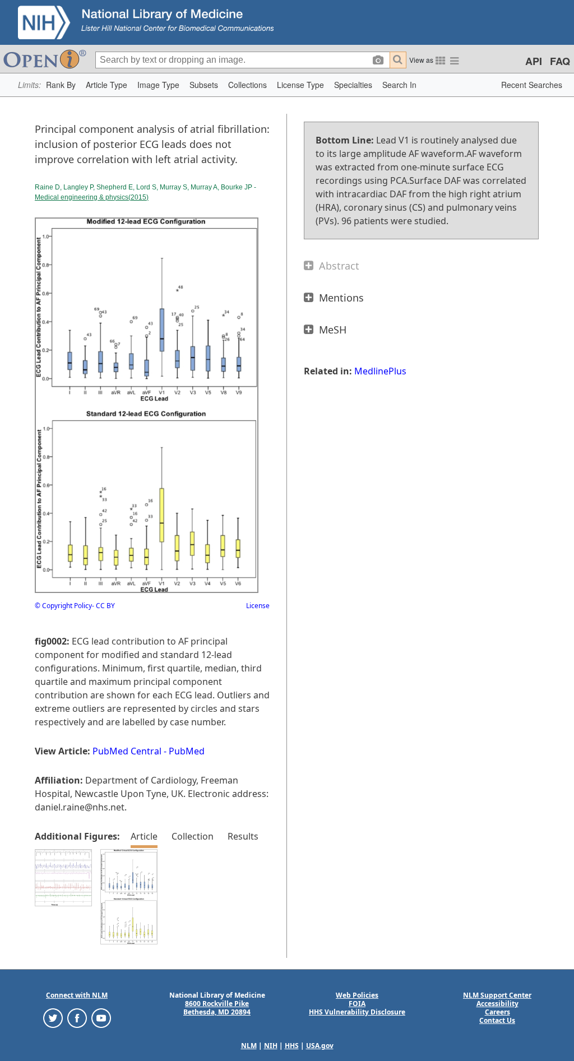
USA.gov (320, 1045)
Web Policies (357, 995)
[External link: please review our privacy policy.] (53, 1017)
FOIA (357, 1003)
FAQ (560, 61)
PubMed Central (126, 751)
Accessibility (497, 1003)
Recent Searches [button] (531, 84)
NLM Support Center (497, 995)
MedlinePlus (380, 371)
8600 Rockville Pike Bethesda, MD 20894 (217, 1008)
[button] (61, 84)
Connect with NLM (77, 995)
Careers (497, 1012)
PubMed (187, 751)
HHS (292, 1045)
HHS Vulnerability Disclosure (357, 1012)
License (258, 605)
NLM (249, 1045)
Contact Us (497, 1020)
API (533, 61)
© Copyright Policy (63, 605)
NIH (270, 1045)
